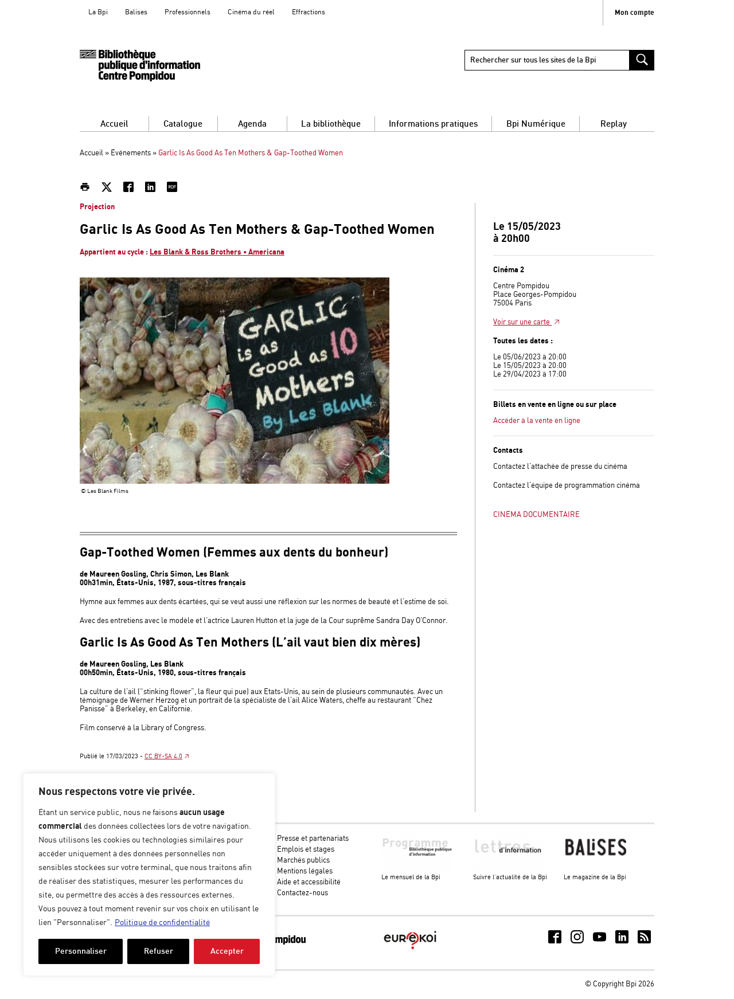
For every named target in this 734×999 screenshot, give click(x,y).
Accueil (114, 124)
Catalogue (182, 124)
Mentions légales (305, 871)
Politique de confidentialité (162, 923)
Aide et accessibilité (309, 882)
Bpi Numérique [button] (535, 124)
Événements (131, 153)
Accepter (227, 951)
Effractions (308, 12)
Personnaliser (81, 951)
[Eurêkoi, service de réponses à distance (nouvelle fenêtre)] (410, 950)
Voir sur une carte (522, 322)
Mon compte (634, 13)
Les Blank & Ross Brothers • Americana (217, 252)
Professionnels (187, 12)
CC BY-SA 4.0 (163, 756)
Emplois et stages (305, 849)
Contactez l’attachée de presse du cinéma (560, 467)
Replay (613, 124)
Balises (136, 12)
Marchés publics (303, 860)
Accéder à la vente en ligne (536, 421)
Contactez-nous (302, 893)
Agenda (252, 124)
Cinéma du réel (251, 12)
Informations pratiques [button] (433, 124)
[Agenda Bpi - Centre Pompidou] (140, 65)
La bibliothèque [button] (331, 124)
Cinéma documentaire (536, 515)
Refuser (158, 951)
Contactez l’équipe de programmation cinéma (566, 485)
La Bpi (98, 12)
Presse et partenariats (313, 839)
